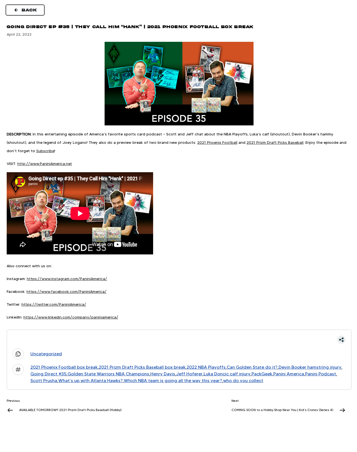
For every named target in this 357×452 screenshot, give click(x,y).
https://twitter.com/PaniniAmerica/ (53, 304)
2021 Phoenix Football (217, 142)
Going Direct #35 (48, 373)
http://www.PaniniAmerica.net (44, 163)
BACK (29, 10)
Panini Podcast (320, 373)
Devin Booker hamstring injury (310, 367)
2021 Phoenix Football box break (64, 367)
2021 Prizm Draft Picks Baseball (275, 142)
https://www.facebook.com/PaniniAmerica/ (66, 291)
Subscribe (45, 150)
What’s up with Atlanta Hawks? (90, 380)
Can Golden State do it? (252, 367)
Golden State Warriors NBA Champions (108, 373)
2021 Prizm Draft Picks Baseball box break (142, 367)
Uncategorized (46, 353)
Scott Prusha (43, 380)
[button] (179, 340)
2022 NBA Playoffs (206, 367)
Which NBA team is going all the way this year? (173, 380)
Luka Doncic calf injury (227, 373)
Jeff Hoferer (189, 373)
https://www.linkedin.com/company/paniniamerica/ (70, 317)
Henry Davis (162, 373)
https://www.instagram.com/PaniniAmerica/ (67, 278)
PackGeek (262, 373)
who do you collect (243, 380)
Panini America (288, 373)
